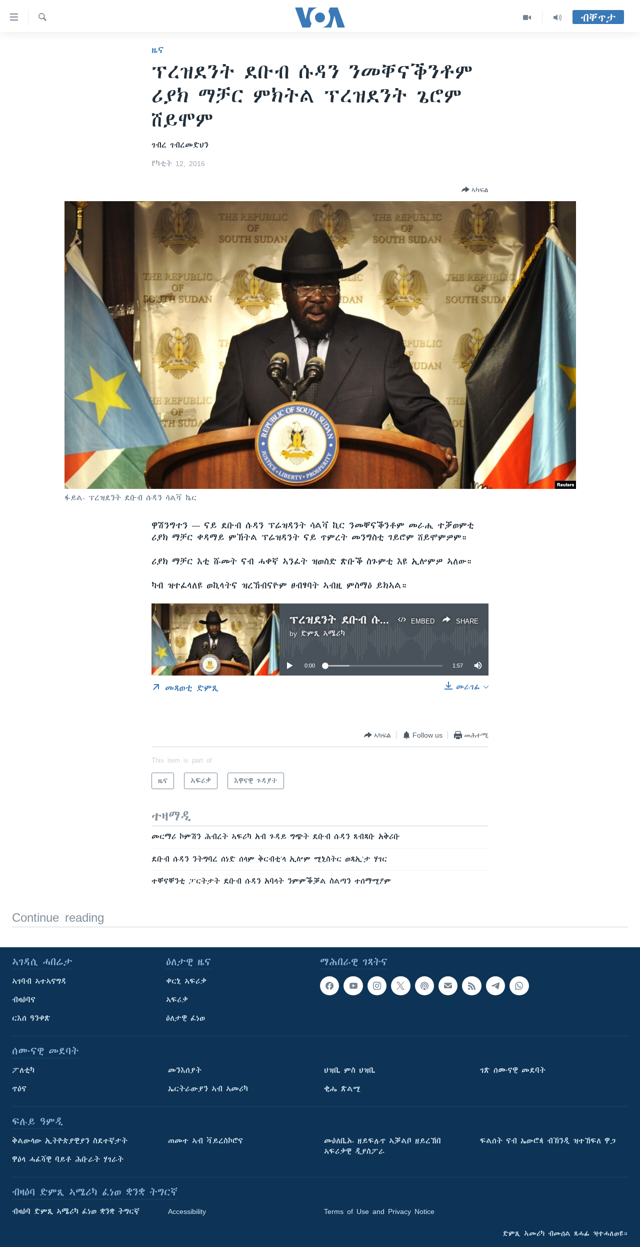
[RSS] (471, 985)
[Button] (475, 190)
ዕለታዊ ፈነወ (185, 1018)
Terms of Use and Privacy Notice (379, 1211)
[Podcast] (424, 985)
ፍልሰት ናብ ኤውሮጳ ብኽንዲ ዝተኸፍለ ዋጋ (548, 1140)
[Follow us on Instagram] (377, 985)
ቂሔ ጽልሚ (342, 1088)
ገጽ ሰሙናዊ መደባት (513, 1070)
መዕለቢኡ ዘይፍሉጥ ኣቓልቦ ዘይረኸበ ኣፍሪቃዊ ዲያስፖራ (382, 1146)
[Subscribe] (448, 985)
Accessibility (187, 1211)
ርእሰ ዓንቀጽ (31, 1018)
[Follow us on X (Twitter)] (400, 985)
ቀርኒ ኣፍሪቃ (186, 981)
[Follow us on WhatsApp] (519, 985)
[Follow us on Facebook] (329, 985)
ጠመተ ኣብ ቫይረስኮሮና (205, 1140)
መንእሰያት (185, 1070)
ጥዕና (19, 1088)
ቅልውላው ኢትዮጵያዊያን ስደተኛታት (70, 1140)
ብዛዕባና (24, 999)
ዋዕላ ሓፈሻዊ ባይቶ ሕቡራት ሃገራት (68, 1159)
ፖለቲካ (23, 1070)
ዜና (158, 50)
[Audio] (557, 17)
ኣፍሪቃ (177, 999)
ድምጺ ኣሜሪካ (322, 633)
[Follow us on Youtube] (353, 985)
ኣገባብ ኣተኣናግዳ (39, 981)
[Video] (527, 17)
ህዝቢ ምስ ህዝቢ (350, 1070)
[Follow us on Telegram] (495, 985)
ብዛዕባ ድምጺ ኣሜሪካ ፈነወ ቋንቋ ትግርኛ (76, 1211)
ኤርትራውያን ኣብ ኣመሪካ (208, 1088)
